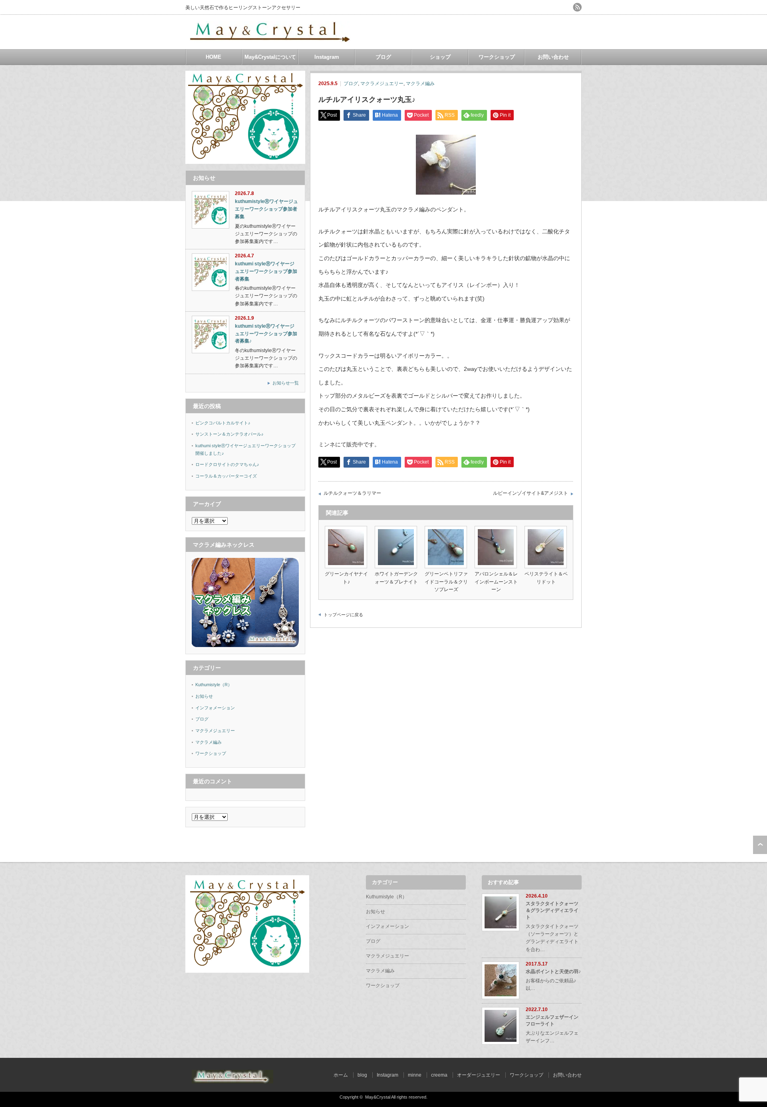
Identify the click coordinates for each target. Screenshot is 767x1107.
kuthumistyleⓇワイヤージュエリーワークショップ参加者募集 (266, 209)
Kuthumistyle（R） (213, 684)
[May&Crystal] (271, 39)
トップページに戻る (343, 614)
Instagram (326, 57)
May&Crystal (377, 1097)
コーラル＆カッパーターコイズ (226, 476)
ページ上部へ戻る (760, 845)
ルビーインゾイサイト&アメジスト (530, 493)
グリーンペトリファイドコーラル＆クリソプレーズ (446, 581)
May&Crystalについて (270, 57)
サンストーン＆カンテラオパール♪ (229, 434)
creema (439, 1075)
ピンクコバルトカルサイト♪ (222, 422)
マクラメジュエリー (381, 83)
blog (362, 1075)
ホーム (341, 1075)
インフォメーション (215, 707)
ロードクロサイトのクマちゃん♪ (227, 464)
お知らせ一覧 (285, 382)
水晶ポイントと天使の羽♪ (553, 971)
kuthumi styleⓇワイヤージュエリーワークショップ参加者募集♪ (266, 333)
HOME (213, 57)
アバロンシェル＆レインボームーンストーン (496, 581)
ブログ (383, 57)
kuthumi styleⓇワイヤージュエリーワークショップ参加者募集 (266, 271)
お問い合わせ (553, 57)
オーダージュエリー (478, 1075)
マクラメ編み (420, 83)
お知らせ (204, 696)
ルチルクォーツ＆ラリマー (352, 493)
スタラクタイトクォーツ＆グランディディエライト (552, 910)
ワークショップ (497, 57)
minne (414, 1075)
